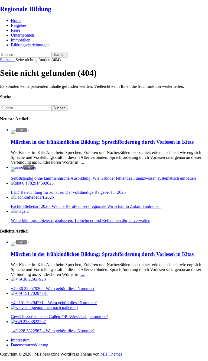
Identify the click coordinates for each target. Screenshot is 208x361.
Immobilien (20, 40)
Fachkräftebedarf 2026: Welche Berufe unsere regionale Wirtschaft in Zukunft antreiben (86, 206)
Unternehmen (22, 35)
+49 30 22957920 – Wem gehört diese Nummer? (53, 288)
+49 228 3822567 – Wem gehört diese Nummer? (53, 330)
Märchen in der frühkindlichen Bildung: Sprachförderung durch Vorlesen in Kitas (102, 142)
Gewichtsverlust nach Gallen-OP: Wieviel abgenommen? (59, 316)
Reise (15, 30)
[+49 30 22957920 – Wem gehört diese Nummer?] (28, 279)
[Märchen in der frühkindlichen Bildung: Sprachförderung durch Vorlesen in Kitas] (20, 129)
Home (16, 20)
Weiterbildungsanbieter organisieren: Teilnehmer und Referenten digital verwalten (80, 220)
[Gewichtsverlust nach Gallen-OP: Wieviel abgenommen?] (44, 307)
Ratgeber (18, 25)
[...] (82, 162)
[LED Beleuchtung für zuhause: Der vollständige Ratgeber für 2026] (32, 183)
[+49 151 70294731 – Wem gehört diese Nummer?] (29, 293)
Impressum (20, 340)
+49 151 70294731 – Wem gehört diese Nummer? (54, 302)
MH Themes (111, 354)
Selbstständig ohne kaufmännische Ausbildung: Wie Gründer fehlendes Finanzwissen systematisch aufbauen (103, 178)
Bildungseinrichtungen (30, 45)
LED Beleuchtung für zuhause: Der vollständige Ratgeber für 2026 (68, 192)
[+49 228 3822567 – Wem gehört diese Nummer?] (28, 321)
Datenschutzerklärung (29, 345)
